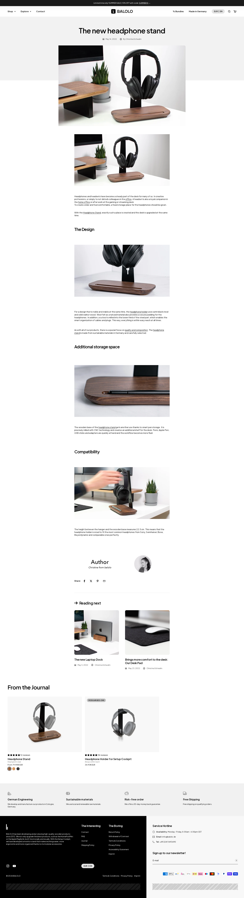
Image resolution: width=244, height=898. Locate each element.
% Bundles (178, 11)
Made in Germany (198, 11)
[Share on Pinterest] (97, 581)
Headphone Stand (19, 759)
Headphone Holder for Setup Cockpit (108, 759)
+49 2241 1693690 (168, 842)
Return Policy (114, 832)
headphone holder (139, 311)
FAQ (83, 836)
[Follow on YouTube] (14, 866)
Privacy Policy (114, 845)
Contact (40, 11)
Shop (10, 11)
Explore (25, 11)
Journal (84, 841)
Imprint (112, 854)
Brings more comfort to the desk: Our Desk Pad (146, 661)
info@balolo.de (169, 837)
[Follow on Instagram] (8, 866)
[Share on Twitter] (91, 581)
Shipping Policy (87, 845)
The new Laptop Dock (88, 659)
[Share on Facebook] (84, 581)
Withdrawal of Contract (119, 836)
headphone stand (107, 427)
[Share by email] (104, 581)
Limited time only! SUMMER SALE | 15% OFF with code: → (122, 3)
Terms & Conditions (117, 841)
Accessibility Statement (119, 849)
